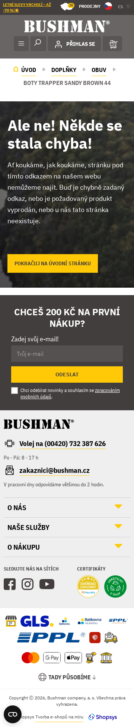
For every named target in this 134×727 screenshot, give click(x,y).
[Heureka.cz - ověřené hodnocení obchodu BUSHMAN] (88, 587)
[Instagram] (28, 584)
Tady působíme (69, 677)
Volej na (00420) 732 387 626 (62, 443)
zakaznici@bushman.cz (54, 470)
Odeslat (67, 374)
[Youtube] (46, 584)
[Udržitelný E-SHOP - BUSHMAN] (115, 587)
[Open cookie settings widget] (13, 714)
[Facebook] (10, 584)
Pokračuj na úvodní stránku (53, 263)
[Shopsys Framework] (100, 717)
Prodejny (84, 6)
